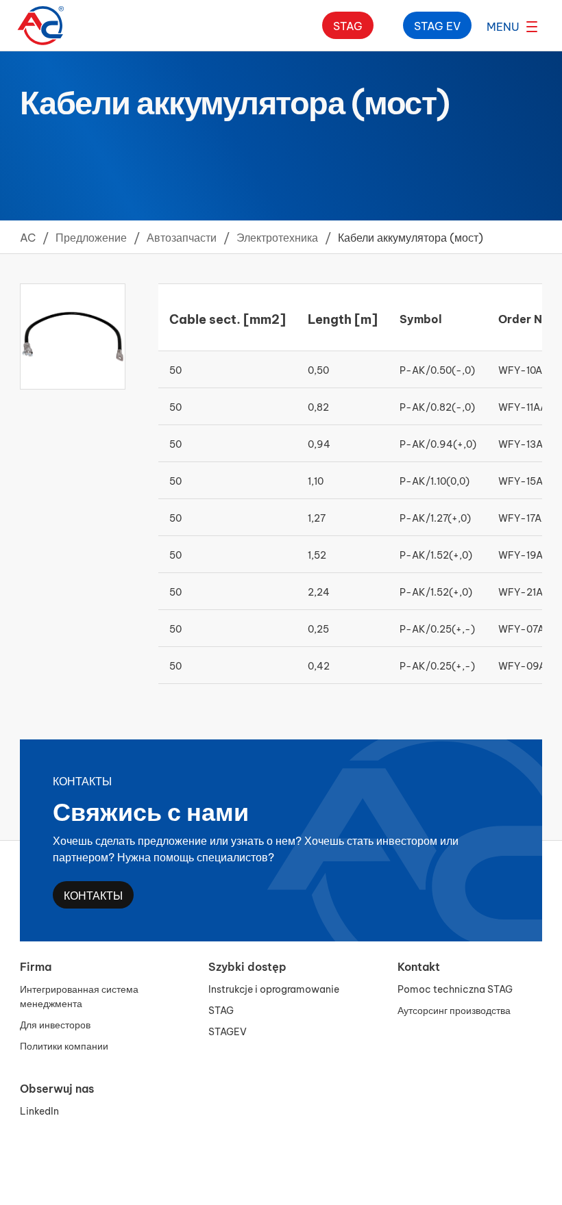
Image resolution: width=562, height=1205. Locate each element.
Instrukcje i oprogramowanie (273, 988)
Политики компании (64, 1045)
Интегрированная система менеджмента (79, 995)
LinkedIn (39, 1110)
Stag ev (437, 25)
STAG (221, 1009)
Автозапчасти (182, 236)
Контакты (93, 894)
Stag (348, 25)
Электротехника (277, 236)
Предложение (91, 236)
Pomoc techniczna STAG (455, 988)
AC (28, 236)
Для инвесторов (55, 1024)
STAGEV (227, 1031)
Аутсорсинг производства (454, 1009)
